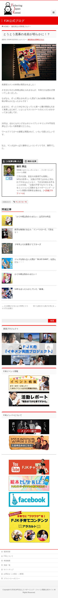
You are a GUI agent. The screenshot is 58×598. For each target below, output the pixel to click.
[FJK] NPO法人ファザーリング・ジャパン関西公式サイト (32, 590)
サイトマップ (8, 569)
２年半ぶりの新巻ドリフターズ (28, 244)
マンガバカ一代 (21, 202)
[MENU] (53, 12)
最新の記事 (32, 161)
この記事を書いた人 (13, 161)
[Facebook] (10, 178)
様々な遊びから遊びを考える (44, 306)
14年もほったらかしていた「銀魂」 (30, 289)
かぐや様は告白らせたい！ (26, 274)
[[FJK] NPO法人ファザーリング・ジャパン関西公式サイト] (13, 13)
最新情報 (7, 552)
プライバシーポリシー (12, 578)
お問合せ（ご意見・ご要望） (14, 574)
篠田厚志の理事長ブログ (36, 39)
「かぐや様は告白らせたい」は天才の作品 (32, 216)
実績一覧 (7, 565)
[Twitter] (7, 178)
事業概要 (7, 561)
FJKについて (8, 556)
